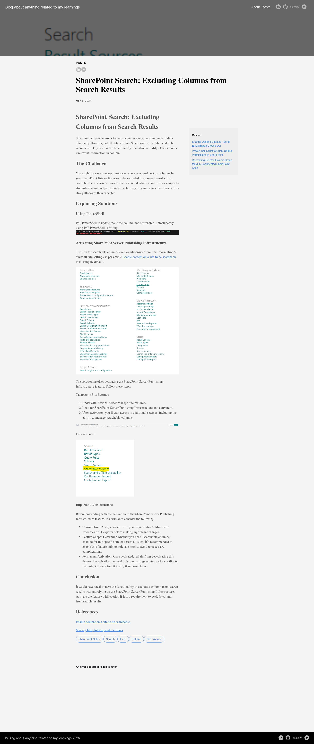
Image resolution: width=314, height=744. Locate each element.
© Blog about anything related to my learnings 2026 (42, 738)
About (255, 7)
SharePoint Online (90, 639)
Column (136, 639)
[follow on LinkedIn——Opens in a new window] (279, 7)
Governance (154, 639)
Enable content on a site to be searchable (150, 256)
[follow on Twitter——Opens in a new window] (305, 7)
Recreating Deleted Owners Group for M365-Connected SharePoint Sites (212, 164)
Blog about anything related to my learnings (42, 7)
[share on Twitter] (83, 70)
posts (266, 7)
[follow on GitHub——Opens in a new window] (286, 7)
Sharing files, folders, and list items (99, 630)
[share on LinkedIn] (78, 70)
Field (123, 639)
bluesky (295, 7)
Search (110, 639)
